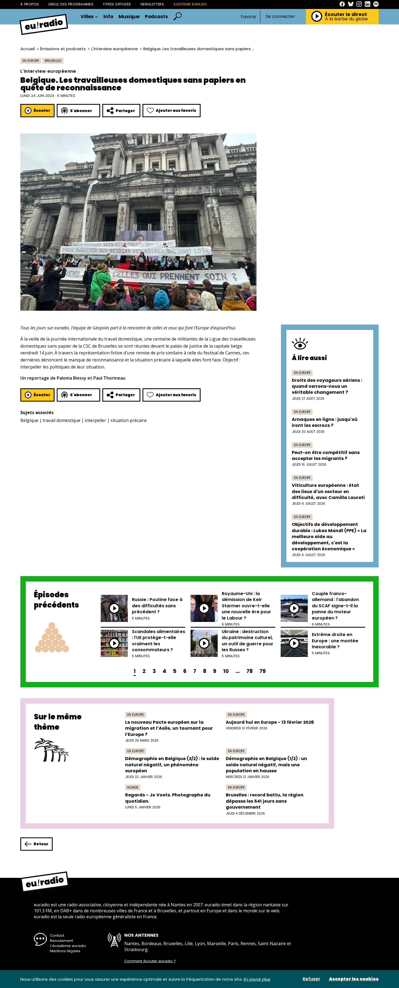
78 (249, 671)
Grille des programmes (70, 4)
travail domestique (61, 420)
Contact (57, 935)
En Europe (31, 60)
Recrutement (61, 940)
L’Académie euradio (68, 945)
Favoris (248, 17)
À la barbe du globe (346, 19)
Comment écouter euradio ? (150, 961)
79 (262, 671)
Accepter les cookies (354, 979)
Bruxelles (53, 60)
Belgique (29, 420)
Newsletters (152, 4)
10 (226, 671)
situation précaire (128, 420)
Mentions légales (65, 951)
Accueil (27, 49)
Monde (132, 787)
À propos (29, 4)
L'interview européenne (114, 49)
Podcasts (156, 16)
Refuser (311, 979)
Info (108, 16)
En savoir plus (257, 979)
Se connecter (280, 16)
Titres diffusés (117, 4)
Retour (41, 844)
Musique (129, 16)
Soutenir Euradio (190, 4)
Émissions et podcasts (63, 49)
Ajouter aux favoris (176, 110)
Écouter (42, 110)
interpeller (95, 420)
